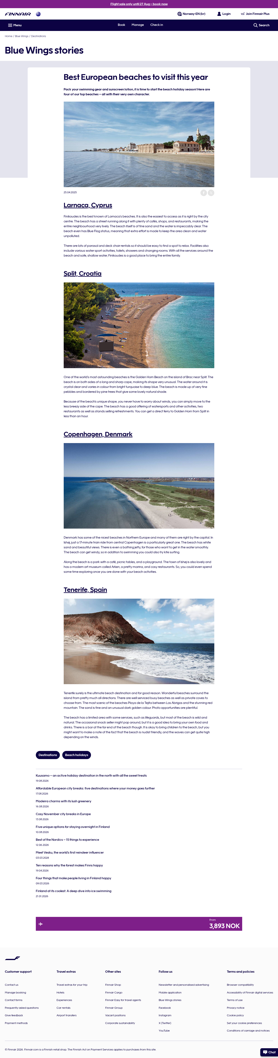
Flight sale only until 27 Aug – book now (139, 4)
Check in (156, 25)
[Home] (18, 13)
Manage (138, 25)
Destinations (38, 36)
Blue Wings (21, 36)
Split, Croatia (83, 273)
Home (8, 36)
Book (121, 25)
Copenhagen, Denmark (98, 434)
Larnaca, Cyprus (88, 205)
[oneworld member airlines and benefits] (38, 13)
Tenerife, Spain (85, 589)
